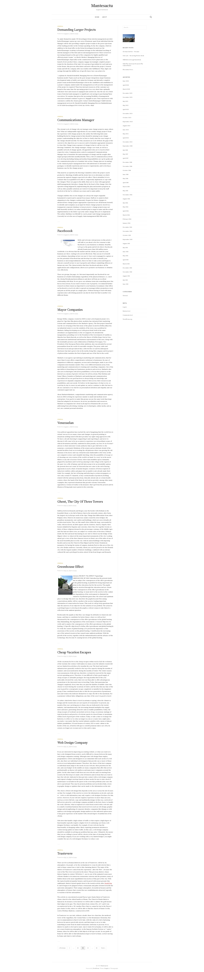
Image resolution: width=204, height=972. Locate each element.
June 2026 (126, 81)
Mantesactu (102, 5)
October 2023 (127, 117)
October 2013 (127, 235)
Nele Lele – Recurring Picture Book (133, 55)
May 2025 (125, 105)
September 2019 (127, 146)
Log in (125, 307)
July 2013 (125, 247)
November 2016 (127, 166)
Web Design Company (72, 743)
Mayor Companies (70, 310)
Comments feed (128, 315)
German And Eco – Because (131, 51)
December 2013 (127, 227)
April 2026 (126, 85)
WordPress (96, 968)
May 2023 (125, 134)
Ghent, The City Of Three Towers (80, 502)
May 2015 (125, 190)
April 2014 (126, 211)
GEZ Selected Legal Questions (132, 59)
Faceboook (65, 231)
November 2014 (127, 194)
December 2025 (127, 93)
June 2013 (125, 251)
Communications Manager (75, 120)
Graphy (106, 968)
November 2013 (127, 231)
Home (97, 17)
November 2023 (127, 113)
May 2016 (125, 178)
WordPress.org (127, 319)
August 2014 (126, 199)
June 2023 (126, 129)
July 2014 (125, 203)
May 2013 (125, 255)
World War (108, 883)
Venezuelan (65, 423)
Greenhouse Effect (70, 567)
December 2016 (127, 162)
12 (88, 948)
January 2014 (126, 223)
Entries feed (126, 311)
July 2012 (125, 280)
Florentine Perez (128, 69)
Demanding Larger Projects (76, 30)
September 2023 (128, 121)
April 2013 (125, 260)
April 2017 (125, 158)
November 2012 (127, 272)
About (104, 17)
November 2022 (127, 142)
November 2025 (127, 97)
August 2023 (126, 125)
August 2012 (126, 276)
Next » (103, 948)
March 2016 (126, 186)
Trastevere (65, 854)
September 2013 (127, 239)
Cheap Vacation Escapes (74, 652)
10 (78, 948)
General (60, 26)
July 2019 (125, 150)
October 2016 (127, 170)
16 (96, 948)
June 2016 (125, 174)
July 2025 (125, 101)
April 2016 (125, 182)
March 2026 (126, 89)
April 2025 (126, 109)
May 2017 (125, 154)
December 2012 (127, 268)
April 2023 (126, 138)
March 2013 (126, 264)
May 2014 (125, 207)
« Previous (62, 948)
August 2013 (126, 243)
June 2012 (125, 284)
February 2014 (127, 219)
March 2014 (126, 215)
